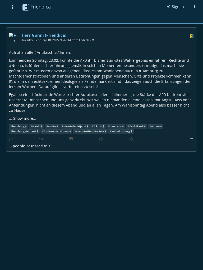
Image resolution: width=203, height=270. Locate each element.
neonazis (116, 126)
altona (155, 126)
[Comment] (11, 139)
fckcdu (98, 126)
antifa (52, 126)
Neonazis (19, 65)
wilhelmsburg (121, 131)
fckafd (36, 126)
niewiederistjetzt (74, 126)
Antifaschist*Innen (53, 52)
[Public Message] (93, 40)
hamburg (18, 126)
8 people (17, 145)
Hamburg (149, 70)
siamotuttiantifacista (90, 131)
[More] (191, 139)
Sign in (177, 6)
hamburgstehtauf (24, 131)
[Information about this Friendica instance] (194, 6)
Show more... (24, 118)
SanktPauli (136, 126)
